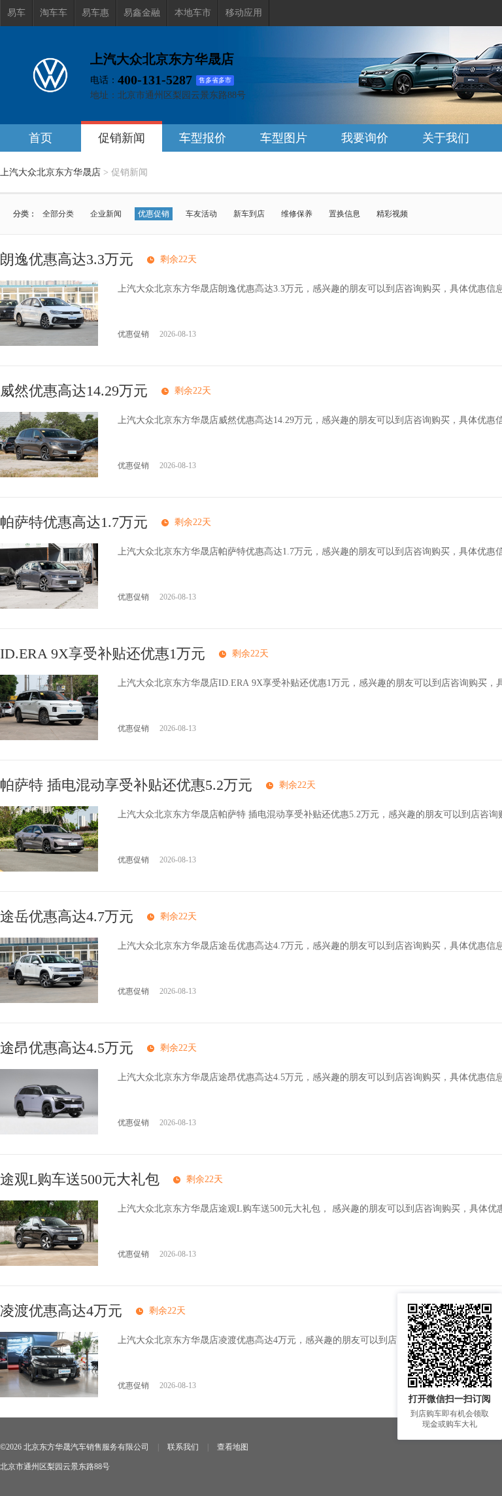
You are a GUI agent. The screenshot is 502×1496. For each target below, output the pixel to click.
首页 (40, 137)
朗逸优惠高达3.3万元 (66, 259)
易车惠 (95, 13)
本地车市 (193, 13)
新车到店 (249, 213)
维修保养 (296, 213)
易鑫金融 (142, 13)
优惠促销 (153, 213)
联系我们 (183, 1447)
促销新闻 (121, 137)
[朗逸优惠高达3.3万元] (49, 343)
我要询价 (364, 137)
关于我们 (445, 137)
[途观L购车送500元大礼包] (49, 1263)
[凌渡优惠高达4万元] (49, 1394)
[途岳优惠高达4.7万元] (49, 1000)
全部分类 (58, 213)
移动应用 (244, 13)
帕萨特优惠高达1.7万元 (74, 522)
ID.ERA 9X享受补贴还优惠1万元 (102, 653)
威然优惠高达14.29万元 (74, 390)
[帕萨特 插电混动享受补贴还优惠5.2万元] (49, 869)
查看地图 (232, 1447)
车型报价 (202, 137)
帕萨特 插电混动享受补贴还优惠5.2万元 (126, 785)
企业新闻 (106, 213)
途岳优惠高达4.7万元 (66, 916)
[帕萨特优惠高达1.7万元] (49, 606)
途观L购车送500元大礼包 (79, 1179)
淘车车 (53, 13)
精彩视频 (392, 213)
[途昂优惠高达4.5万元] (49, 1131)
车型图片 (283, 137)
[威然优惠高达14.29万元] (49, 474)
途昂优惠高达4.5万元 (66, 1048)
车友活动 (201, 213)
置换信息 (344, 213)
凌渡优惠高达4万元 (61, 1310)
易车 (16, 13)
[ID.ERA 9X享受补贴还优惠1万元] (49, 737)
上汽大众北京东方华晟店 (50, 172)
